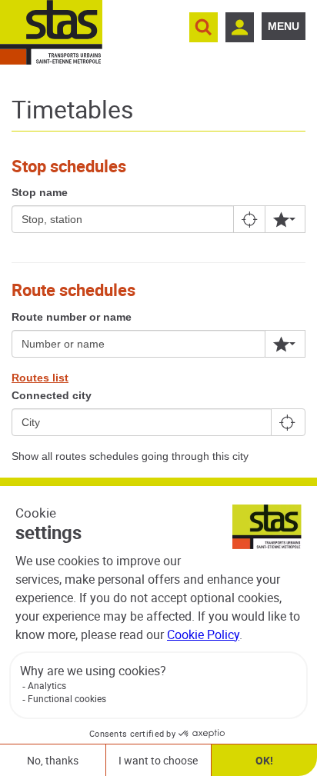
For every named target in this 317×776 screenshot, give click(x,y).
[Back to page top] (288, 463)
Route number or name (72, 317)
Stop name (40, 192)
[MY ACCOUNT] (239, 27)
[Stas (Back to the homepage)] (51, 32)
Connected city (52, 395)
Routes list (40, 377)
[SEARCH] (203, 27)
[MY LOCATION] (250, 219)
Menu (283, 26)
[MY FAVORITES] (285, 219)
